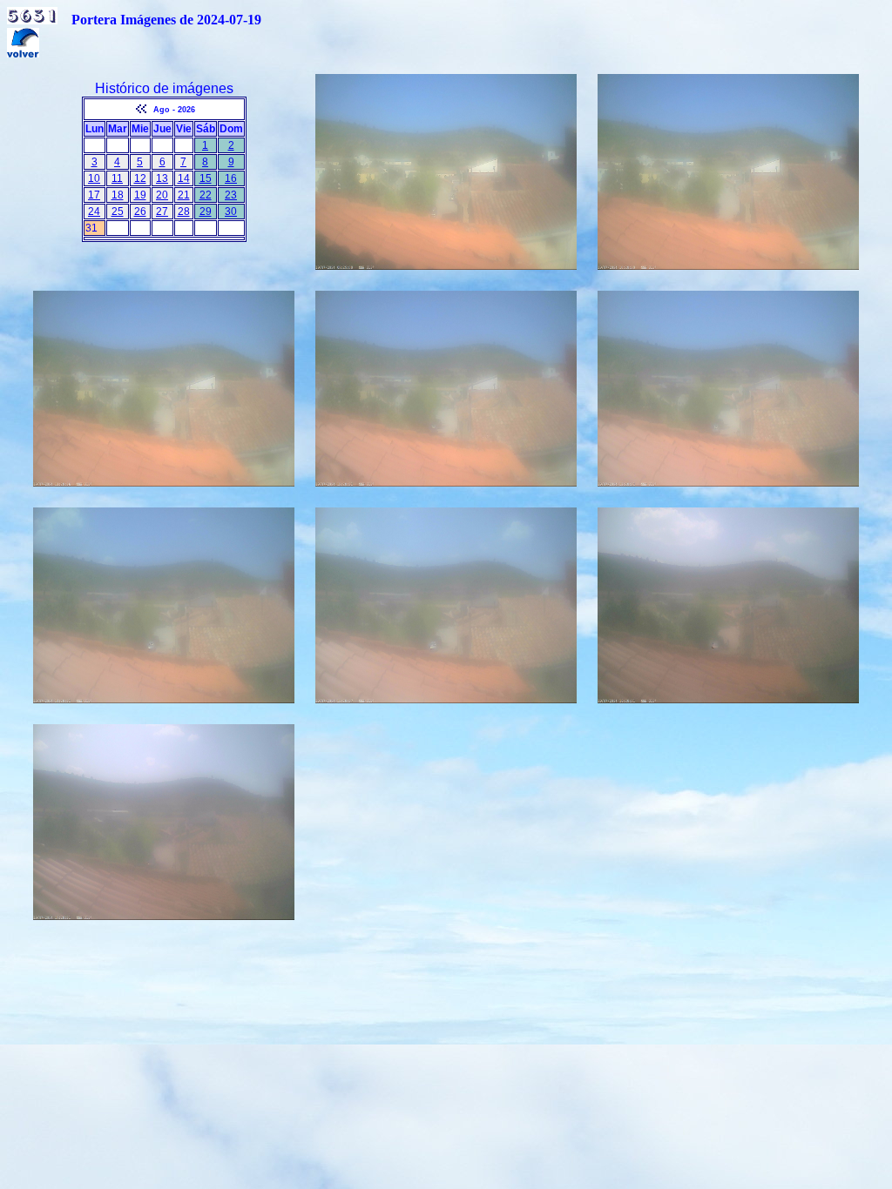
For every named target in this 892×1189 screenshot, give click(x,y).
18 (118, 195)
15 (205, 178)
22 (205, 195)
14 (184, 178)
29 (205, 211)
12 (140, 178)
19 (140, 195)
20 (162, 195)
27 (162, 211)
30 (231, 211)
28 (184, 211)
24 (94, 211)
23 (231, 195)
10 (94, 178)
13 (162, 178)
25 (118, 211)
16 (231, 178)
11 (117, 178)
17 (94, 195)
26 (140, 211)
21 (184, 195)
